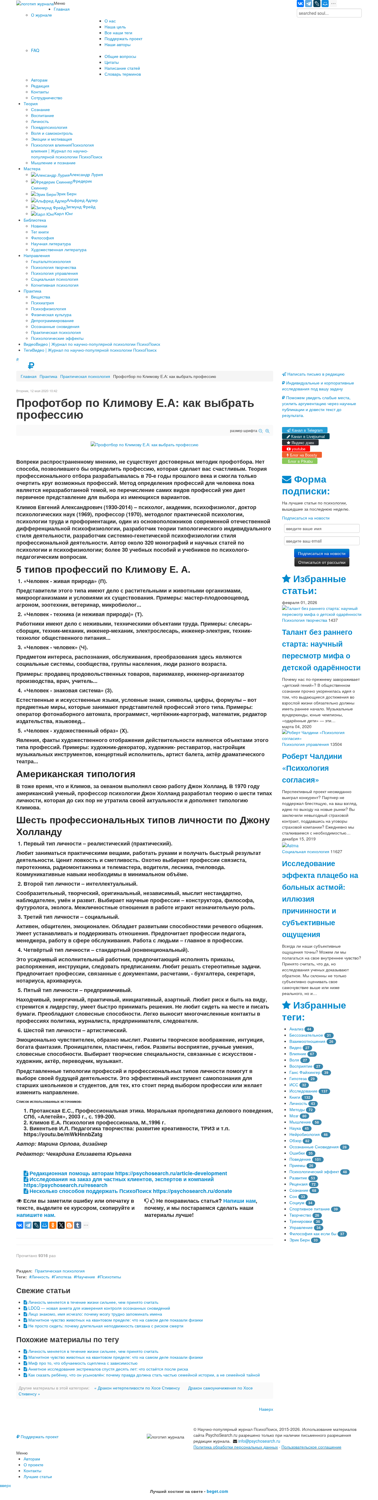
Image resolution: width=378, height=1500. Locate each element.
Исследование (303, 1091)
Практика (48, 376)
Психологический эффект (314, 1171)
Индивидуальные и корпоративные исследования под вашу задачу (318, 386)
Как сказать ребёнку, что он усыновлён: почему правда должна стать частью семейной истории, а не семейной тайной (143, 1375)
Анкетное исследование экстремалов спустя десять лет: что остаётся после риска (107, 1369)
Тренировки (300, 1221)
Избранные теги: (314, 1010)
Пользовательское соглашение (311, 1447)
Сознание (298, 1190)
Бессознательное (306, 1035)
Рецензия (298, 1184)
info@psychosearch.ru (259, 1441)
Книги (294, 1097)
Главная (29, 376)
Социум (296, 1202)
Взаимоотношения (307, 1041)
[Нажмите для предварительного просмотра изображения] (144, 444)
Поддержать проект (38, 1436)
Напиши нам (239, 1200)
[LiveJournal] (316, 3)
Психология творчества (304, 620)
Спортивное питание (309, 1209)
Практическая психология (85, 376)
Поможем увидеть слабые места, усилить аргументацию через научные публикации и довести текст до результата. (319, 406)
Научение (85, 1277)
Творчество (300, 1215)
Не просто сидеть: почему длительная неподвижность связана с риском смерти (105, 1326)
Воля (294, 1060)
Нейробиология (304, 1134)
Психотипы (110, 1277)
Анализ (296, 1029)
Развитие (298, 1178)
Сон (293, 1196)
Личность (40, 1277)
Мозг (294, 1115)
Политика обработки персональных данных (235, 1447)
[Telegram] (308, 3)
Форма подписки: (306, 484)
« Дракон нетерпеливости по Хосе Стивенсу (137, 1388)
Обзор (295, 1140)
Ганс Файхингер (304, 1072)
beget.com (217, 1491)
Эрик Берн (299, 1240)
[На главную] (35, 3)
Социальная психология (305, 851)
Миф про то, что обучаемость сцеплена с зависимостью (82, 1363)
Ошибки (297, 1153)
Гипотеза (62, 1277)
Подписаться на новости (306, 518)
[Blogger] (69, 1225)
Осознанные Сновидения (314, 1147)
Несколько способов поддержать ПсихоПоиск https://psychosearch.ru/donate (130, 1191)
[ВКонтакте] (300, 3)
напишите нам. (36, 1215)
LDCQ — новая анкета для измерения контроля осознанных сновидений (98, 1308)
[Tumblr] (77, 1225)
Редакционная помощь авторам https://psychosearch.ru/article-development (127, 1173)
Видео (295, 1047)
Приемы (297, 1165)
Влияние (297, 1053)
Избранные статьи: (314, 584)
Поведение (300, 1159)
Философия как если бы (312, 1233)
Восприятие (300, 1066)
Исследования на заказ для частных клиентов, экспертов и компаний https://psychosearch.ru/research (119, 1182)
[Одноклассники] (52, 1225)
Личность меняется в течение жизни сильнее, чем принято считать (92, 1302)
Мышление (300, 1122)
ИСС (293, 1084)
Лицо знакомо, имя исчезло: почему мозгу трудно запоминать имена (94, 1314)
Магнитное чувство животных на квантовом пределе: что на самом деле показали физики (115, 1320)
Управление (301, 1227)
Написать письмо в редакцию (315, 374)
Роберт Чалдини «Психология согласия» (312, 768)
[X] (61, 1225)
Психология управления (305, 744)
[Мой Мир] (325, 3)
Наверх (266, 1409)
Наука (295, 1128)
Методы (297, 1109)
